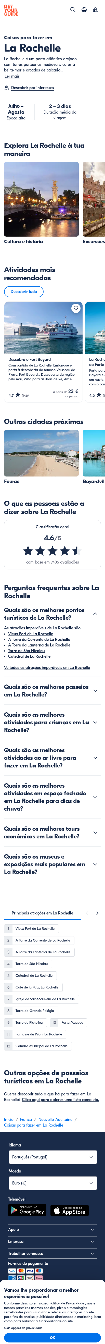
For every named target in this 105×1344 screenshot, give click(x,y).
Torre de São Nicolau (26, 651)
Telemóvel (16, 1199)
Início (9, 1119)
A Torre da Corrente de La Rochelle (39, 639)
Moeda (15, 1171)
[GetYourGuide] (11, 10)
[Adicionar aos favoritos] (76, 308)
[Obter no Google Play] (27, 1211)
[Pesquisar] (73, 10)
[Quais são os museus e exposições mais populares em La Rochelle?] (95, 864)
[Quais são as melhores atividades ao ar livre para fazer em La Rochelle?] (95, 757)
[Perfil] (95, 10)
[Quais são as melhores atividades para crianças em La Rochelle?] (95, 722)
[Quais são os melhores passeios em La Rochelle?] (95, 690)
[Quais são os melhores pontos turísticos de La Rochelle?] (95, 613)
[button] (41, 203)
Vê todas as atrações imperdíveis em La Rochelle (47, 667)
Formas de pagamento (28, 1263)
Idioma (15, 1145)
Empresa (15, 1241)
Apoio (13, 1229)
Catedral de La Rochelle (29, 656)
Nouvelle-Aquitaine (55, 1119)
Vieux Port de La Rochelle (30, 634)
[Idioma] (84, 10)
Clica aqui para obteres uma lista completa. (60, 1099)
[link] (41, 203)
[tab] (42, 913)
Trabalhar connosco (25, 1253)
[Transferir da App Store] (69, 1211)
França (26, 1119)
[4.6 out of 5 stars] (52, 550)
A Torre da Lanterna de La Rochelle (39, 645)
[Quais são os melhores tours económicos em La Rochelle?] (95, 832)
